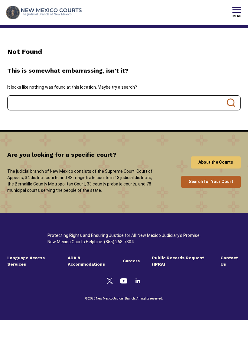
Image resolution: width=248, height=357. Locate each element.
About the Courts (215, 162)
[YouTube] (123, 282)
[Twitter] (110, 282)
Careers (131, 260)
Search (231, 103)
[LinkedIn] (138, 281)
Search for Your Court (211, 181)
